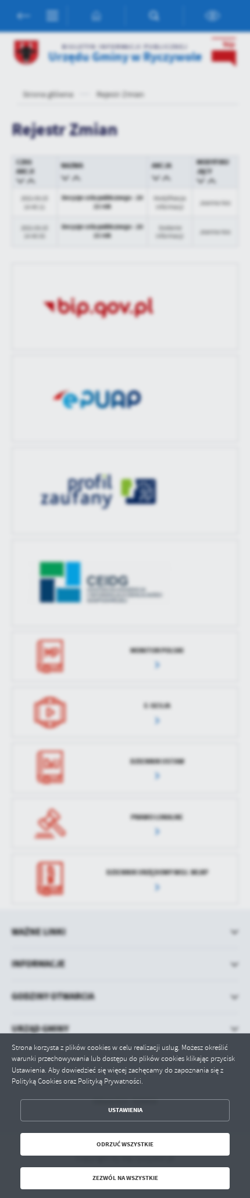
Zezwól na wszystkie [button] (125, 1178)
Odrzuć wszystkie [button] (125, 1144)
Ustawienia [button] (125, 1110)
